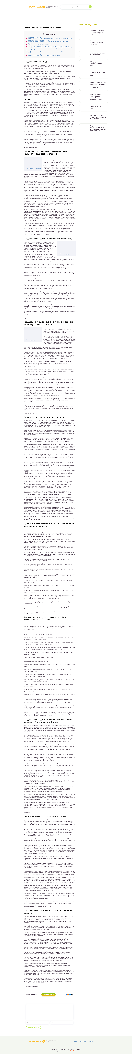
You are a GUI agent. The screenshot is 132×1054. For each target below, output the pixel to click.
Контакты (91, 1041)
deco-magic (37, 7)
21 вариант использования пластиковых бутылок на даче (98, 73)
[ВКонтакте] (66, 994)
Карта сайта (83, 1041)
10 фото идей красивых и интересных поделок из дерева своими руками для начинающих (98, 85)
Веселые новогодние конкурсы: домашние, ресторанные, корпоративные (96, 43)
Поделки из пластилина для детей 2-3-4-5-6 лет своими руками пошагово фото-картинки (98, 128)
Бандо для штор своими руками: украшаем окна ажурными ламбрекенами (98, 32)
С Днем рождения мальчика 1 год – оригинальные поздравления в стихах (49, 46)
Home (26, 24)
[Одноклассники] (68, 994)
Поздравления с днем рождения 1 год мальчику (41, 40)
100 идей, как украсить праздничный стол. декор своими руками (98, 117)
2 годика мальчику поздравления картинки (66, 253)
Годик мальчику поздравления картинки (39, 44)
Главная (75, 1041)
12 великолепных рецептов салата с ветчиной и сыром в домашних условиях (96, 97)
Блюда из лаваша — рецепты (96, 107)
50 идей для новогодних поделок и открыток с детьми (97, 63)
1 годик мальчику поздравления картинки (40, 54)
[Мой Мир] (70, 994)
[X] (72, 994)
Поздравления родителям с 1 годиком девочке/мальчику (44, 55)
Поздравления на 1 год (34, 37)
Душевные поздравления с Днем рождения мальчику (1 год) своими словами (50, 38)
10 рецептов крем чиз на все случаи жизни (97, 53)
